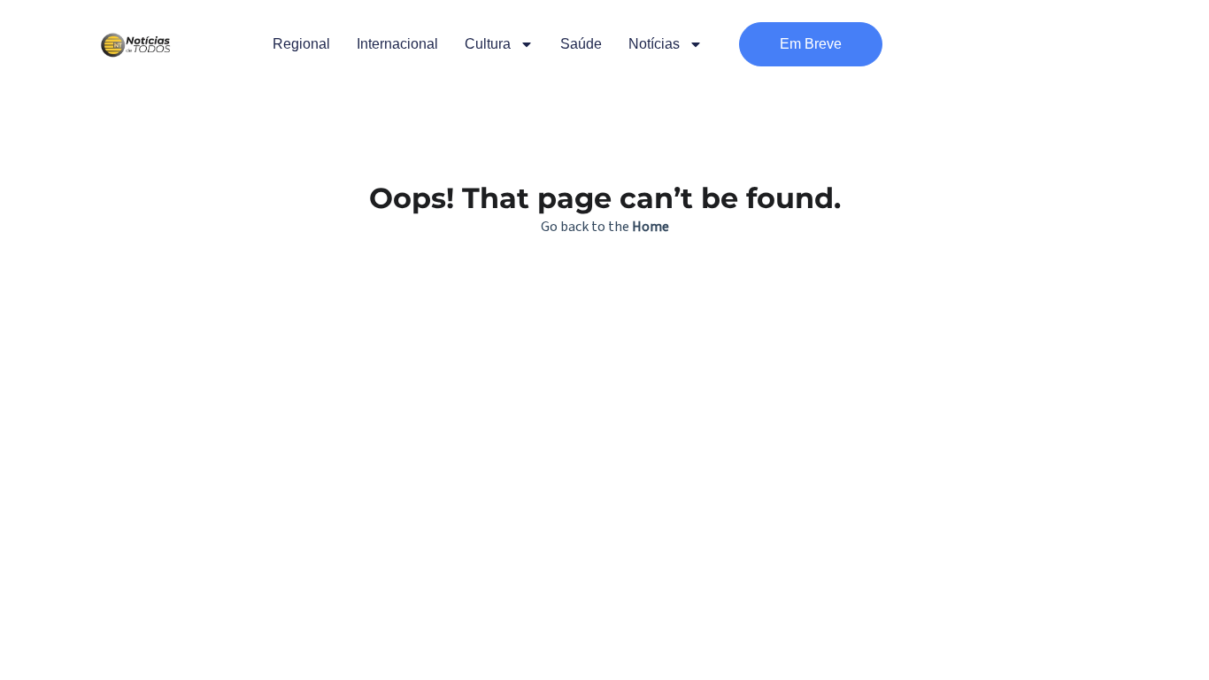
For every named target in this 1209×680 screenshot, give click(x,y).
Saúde (581, 43)
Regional (301, 43)
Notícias (654, 43)
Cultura (488, 43)
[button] (810, 44)
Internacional (397, 43)
